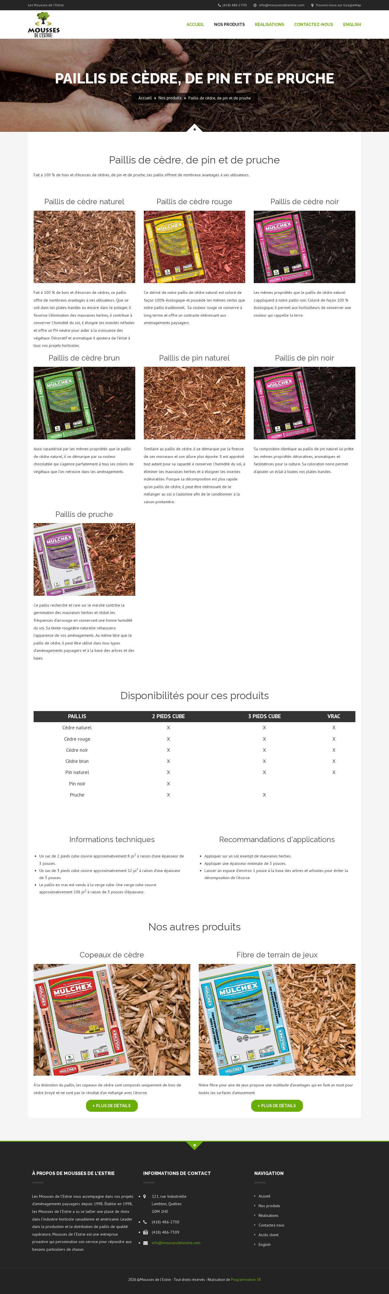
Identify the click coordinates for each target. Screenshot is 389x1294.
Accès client (269, 1234)
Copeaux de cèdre (112, 955)
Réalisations (269, 24)
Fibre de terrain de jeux (277, 955)
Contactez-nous (313, 24)
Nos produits (229, 24)
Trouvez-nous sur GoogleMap (338, 5)
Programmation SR (246, 1279)
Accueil (195, 24)
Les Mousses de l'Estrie (46, 5)
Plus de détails (113, 1105)
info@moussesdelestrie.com (281, 5)
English (352, 24)
